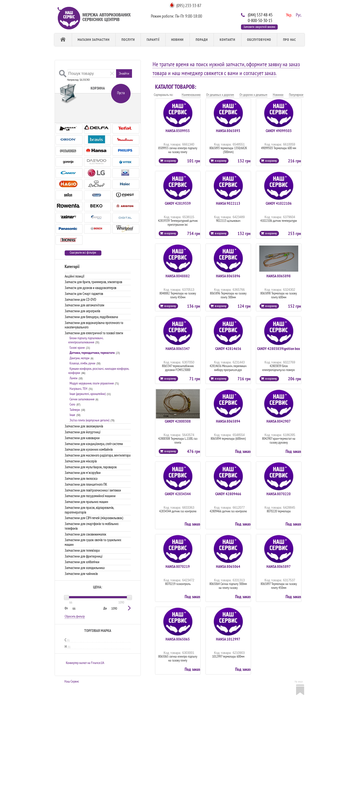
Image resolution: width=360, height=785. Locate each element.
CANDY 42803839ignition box (278, 348)
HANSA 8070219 (178, 566)
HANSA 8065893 (228, 130)
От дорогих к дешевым (253, 94)
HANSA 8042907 (278, 421)
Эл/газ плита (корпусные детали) (89, 420)
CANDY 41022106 (279, 203)
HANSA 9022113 (228, 203)
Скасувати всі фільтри (83, 252)
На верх (299, 681)
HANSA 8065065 (178, 639)
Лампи (73, 378)
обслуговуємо (259, 39)
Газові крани (77, 347)
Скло (72, 404)
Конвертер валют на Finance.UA (85, 663)
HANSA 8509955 (178, 130)
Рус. (298, 14)
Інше (72, 415)
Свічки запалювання (82, 399)
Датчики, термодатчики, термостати (92, 352)
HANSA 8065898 (278, 275)
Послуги (128, 39)
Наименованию (191, 94)
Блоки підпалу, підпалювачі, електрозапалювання (85, 340)
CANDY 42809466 (228, 493)
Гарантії (153, 39)
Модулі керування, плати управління (92, 383)
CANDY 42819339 (178, 203)
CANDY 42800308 (178, 421)
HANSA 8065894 (228, 421)
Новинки (278, 94)
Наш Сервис (71, 681)
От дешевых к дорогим (220, 94)
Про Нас (289, 39)
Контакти (227, 39)
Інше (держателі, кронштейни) (88, 394)
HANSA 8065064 (228, 566)
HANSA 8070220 (278, 493)
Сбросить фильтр (75, 616)
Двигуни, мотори (79, 358)
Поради (202, 39)
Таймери (75, 409)
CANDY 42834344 (178, 493)
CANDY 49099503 (279, 130)
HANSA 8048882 (178, 275)
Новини (177, 39)
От (66, 608)
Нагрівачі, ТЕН (78, 388)
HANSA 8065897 (278, 566)
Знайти (124, 73)
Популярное (296, 94)
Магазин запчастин (93, 39)
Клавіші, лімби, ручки (82, 363)
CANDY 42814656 (228, 348)
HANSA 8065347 (178, 348)
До (105, 608)
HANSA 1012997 (228, 639)
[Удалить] (112, 73)
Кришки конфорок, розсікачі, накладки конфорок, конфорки (98, 370)
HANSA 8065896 (228, 275)
